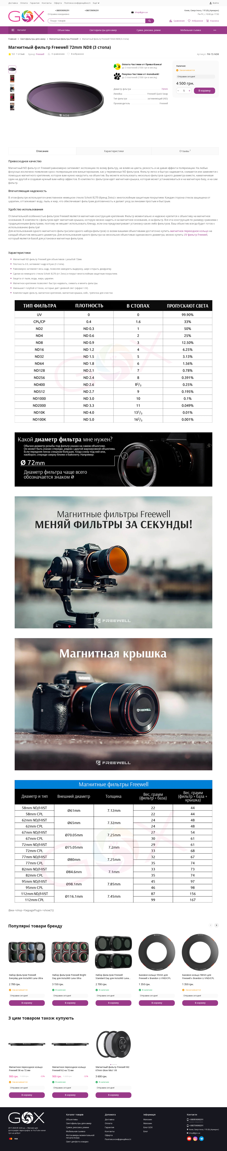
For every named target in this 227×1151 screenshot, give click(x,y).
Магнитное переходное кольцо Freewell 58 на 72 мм (26, 1069)
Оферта (58, 3)
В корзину (204, 90)
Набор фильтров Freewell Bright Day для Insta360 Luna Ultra (69, 976)
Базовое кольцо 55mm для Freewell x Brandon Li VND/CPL (155, 976)
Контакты (47, 3)
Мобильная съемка (190, 30)
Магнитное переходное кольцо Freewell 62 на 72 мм (69, 1069)
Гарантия (34, 3)
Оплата (24, 3)
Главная (12, 38)
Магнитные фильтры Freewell (63, 38)
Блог (145, 1131)
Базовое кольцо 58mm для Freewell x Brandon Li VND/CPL (198, 976)
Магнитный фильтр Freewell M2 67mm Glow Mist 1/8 (112, 1069)
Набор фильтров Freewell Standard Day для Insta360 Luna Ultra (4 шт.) (112, 976)
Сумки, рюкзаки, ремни (149, 30)
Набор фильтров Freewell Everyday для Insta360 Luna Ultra (26, 976)
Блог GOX (148, 1127)
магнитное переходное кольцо (189, 231)
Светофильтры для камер (103, 30)
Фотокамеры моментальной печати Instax (80, 1136)
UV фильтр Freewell (195, 234)
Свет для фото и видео (77, 1141)
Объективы (64, 30)
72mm (164, 88)
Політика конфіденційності (77, 3)
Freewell (40, 54)
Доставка (13, 3)
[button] (210, 925)
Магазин (147, 1119)
